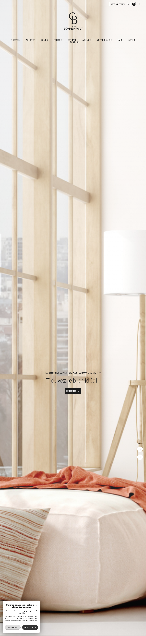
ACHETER (30, 40)
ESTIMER (72, 40)
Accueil (15, 40)
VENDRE (58, 40)
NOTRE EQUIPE (104, 40)
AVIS (120, 40)
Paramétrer (12, 627)
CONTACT (74, 42)
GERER (131, 40)
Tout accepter (30, 627)
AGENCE (86, 40)
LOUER (44, 40)
